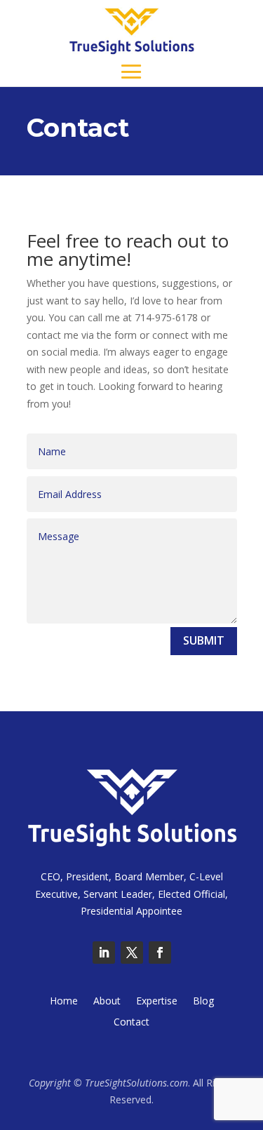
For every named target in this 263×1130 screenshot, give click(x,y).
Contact (131, 1022)
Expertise (156, 1001)
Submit (203, 640)
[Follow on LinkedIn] (104, 952)
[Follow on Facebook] (160, 952)
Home (64, 1001)
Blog (203, 1001)
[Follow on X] (132, 952)
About (107, 1001)
